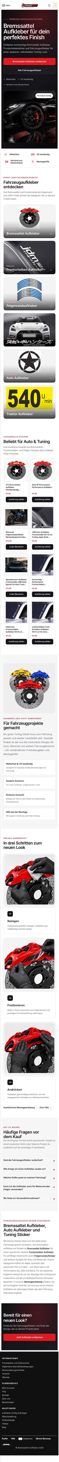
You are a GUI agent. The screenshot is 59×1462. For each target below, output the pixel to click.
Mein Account (8, 1383)
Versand (5, 1369)
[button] (54, 5)
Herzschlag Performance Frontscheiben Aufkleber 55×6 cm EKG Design (42, 582)
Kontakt (5, 1390)
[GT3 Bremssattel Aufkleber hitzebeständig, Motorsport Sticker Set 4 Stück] (16, 470)
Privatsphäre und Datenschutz (15, 1358)
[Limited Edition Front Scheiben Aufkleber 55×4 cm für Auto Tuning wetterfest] (42, 612)
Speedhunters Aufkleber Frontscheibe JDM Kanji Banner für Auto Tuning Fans (16, 582)
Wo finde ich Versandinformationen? (21, 1190)
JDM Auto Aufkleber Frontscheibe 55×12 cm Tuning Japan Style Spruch (42, 534)
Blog (4, 1422)
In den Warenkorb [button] (16, 547)
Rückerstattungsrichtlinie (13, 1365)
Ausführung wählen (16, 499)
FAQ (4, 1387)
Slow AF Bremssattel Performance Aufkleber (42, 486)
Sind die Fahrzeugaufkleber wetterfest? (23, 1152)
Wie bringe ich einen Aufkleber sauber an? (24, 1160)
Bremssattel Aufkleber (38, 1240)
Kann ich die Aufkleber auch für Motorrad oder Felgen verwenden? (24, 1180)
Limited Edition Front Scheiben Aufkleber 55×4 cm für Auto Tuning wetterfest (41, 629)
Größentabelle (8, 1415)
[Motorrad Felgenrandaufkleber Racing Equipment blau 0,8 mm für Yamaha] (16, 517)
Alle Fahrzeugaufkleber (29, 70)
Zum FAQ (44, 1107)
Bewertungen (8, 1398)
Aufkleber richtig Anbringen (14, 1408)
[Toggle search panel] (49, 5)
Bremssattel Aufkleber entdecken (29, 61)
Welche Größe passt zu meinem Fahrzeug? (24, 1169)
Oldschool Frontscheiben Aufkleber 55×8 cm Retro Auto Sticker (14, 629)
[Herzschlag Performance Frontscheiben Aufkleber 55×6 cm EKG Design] (42, 565)
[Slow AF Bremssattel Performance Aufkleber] (42, 470)
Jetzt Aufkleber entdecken (28, 1332)
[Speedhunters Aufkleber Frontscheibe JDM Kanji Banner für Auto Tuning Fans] (16, 565)
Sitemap (5, 1373)
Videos (5, 1419)
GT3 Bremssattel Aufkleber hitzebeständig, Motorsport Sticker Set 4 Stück (16, 487)
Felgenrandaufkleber (13, 1251)
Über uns (6, 1394)
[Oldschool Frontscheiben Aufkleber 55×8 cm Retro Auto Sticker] (16, 612)
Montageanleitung (21, 1277)
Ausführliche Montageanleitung (19, 1107)
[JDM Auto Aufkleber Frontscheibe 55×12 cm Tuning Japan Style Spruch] (42, 517)
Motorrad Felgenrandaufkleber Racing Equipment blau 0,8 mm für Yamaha (15, 534)
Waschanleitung (9, 1412)
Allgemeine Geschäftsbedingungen (17, 1362)
